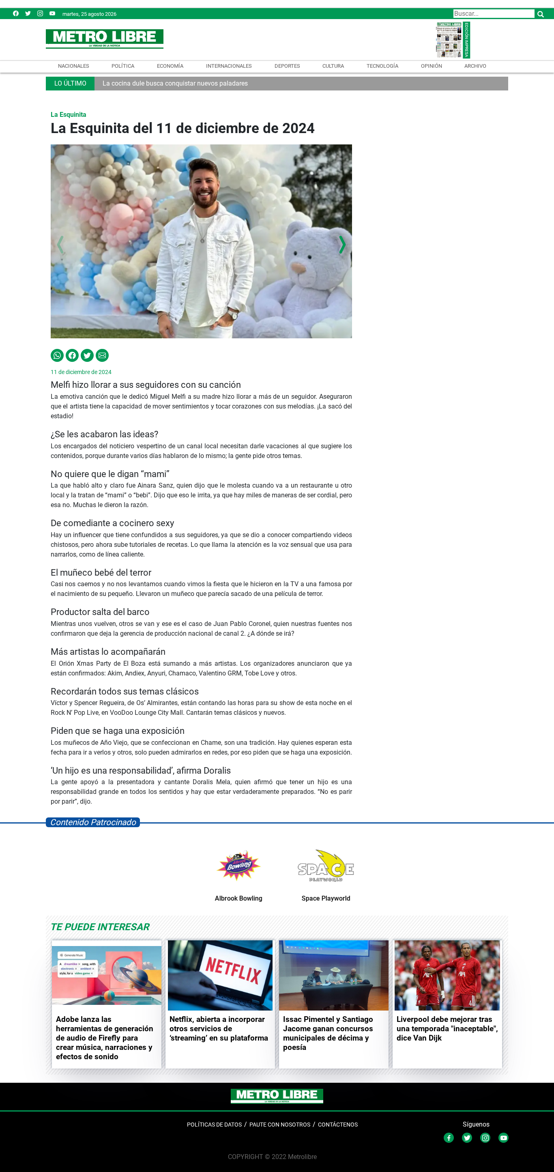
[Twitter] (28, 13)
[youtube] (52, 13)
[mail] (40, 13)
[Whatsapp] (57, 355)
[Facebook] (16, 13)
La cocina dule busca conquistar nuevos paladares (175, 83)
